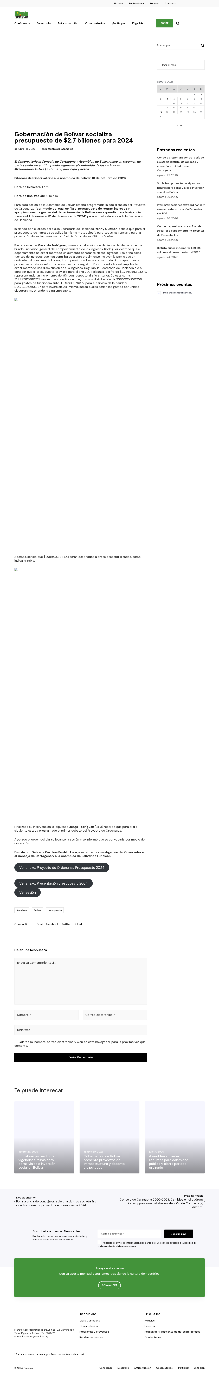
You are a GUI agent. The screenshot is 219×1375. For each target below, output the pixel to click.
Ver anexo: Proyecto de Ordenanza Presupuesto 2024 (61, 867)
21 (188, 108)
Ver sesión (27, 892)
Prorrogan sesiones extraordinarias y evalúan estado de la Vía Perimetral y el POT (181, 209)
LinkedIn (79, 924)
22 (194, 108)
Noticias (119, 3)
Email (39, 924)
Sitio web (23, 1030)
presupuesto (55, 910)
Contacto (170, 3)
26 (174, 112)
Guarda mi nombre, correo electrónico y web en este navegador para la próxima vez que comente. (79, 1044)
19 (174, 108)
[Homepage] (24, 1318)
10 (160, 103)
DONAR (164, 23)
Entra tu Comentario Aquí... (36, 963)
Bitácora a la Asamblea (59, 149)
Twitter (66, 924)
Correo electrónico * (100, 1015)
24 (160, 112)
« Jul (179, 125)
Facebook (52, 924)
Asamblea (21, 910)
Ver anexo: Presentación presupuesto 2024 (53, 883)
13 (181, 103)
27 (181, 112)
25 (167, 112)
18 (167, 108)
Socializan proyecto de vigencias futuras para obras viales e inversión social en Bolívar (180, 187)
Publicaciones (136, 3)
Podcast (154, 3)
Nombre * (24, 1015)
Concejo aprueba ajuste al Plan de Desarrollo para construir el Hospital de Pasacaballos (180, 231)
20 (180, 108)
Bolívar (37, 910)
